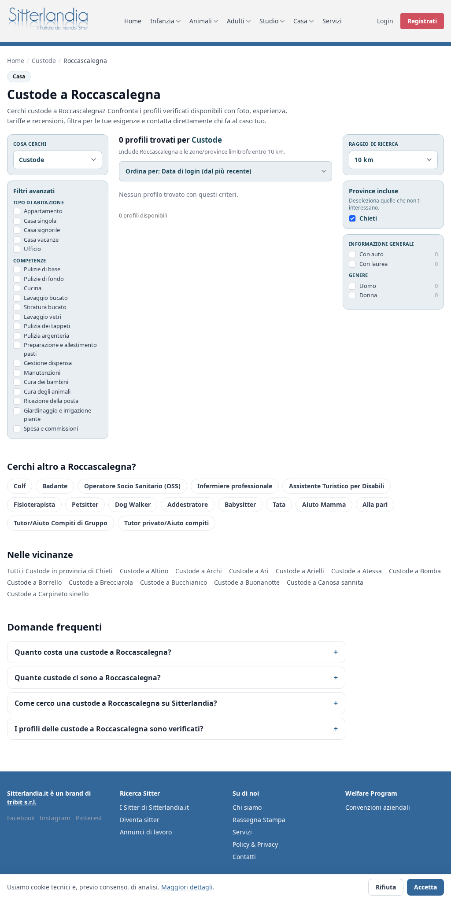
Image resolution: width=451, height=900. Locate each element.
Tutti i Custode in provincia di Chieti (60, 571)
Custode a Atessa (356, 571)
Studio (268, 21)
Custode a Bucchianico (173, 582)
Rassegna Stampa (259, 819)
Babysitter (240, 504)
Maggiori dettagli (187, 887)
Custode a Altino (144, 571)
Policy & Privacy (255, 844)
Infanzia (162, 21)
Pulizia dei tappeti (47, 326)
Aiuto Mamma (324, 504)
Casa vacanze (41, 239)
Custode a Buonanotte (247, 582)
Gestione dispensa (48, 363)
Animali (200, 21)
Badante (54, 486)
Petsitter (85, 504)
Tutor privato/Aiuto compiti (166, 523)
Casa (300, 21)
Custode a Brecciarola (101, 582)
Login (385, 21)
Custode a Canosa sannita (325, 582)
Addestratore (187, 504)
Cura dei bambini (46, 382)
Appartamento (43, 211)
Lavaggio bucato (46, 298)
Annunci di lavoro (146, 832)
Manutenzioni (42, 372)
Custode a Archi (198, 571)
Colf (20, 486)
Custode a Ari (249, 571)
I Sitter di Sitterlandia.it (154, 807)
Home (132, 21)
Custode (44, 60)
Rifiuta (386, 887)
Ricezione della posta (51, 401)
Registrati (422, 21)
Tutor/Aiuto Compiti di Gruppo (60, 523)
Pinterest (89, 818)
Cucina (32, 288)
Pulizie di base (42, 269)
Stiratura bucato (45, 307)
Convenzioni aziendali (377, 807)
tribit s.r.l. (22, 802)
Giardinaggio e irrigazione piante (57, 414)
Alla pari (375, 504)
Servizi (332, 21)
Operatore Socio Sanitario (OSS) (132, 486)
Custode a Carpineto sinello (48, 594)
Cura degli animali (47, 391)
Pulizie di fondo (44, 279)
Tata (279, 504)
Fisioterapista (34, 504)
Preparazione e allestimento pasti (60, 349)
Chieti (368, 218)
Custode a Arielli (300, 571)
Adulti (235, 21)
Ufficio (32, 249)
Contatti (244, 856)
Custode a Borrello (34, 582)
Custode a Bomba (415, 571)
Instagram (55, 818)
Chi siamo (247, 807)
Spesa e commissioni (51, 428)
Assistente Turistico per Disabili (336, 486)
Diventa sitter (139, 819)
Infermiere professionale (234, 486)
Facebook (20, 818)
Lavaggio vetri (42, 317)
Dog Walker (133, 504)
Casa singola (40, 221)
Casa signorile (42, 230)
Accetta (425, 887)
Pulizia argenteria (46, 335)
